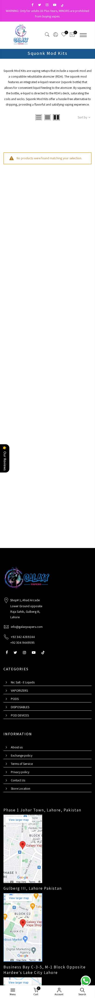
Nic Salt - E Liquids (23, 682)
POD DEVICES (20, 715)
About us (17, 747)
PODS (15, 699)
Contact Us (18, 780)
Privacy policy (20, 772)
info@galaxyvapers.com (27, 627)
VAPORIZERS (19, 690)
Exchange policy (21, 755)
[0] (72, 35)
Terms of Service (22, 764)
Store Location (20, 788)
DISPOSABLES (20, 707)
